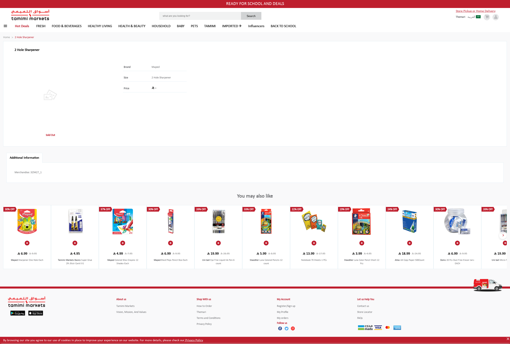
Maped (156, 67)
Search (251, 16)
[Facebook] (280, 328)
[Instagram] (293, 328)
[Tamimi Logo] (30, 15)
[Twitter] (286, 328)
